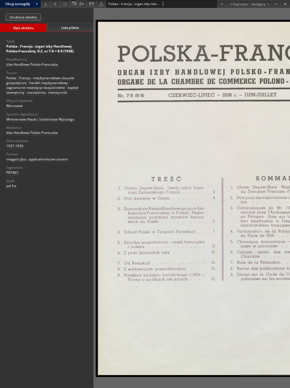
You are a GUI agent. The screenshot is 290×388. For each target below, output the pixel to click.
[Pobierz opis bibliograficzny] (81, 4)
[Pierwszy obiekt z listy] (222, 4)
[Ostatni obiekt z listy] (276, 4)
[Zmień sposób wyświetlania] (73, 4)
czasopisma (36, 92)
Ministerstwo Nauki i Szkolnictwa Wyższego (40, 119)
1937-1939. (15, 145)
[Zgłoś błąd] (101, 4)
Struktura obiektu (23, 17)
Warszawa (14, 105)
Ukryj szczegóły (17, 3)
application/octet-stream (48, 159)
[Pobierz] (45, 4)
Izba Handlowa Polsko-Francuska (32, 132)
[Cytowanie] (91, 4)
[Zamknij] (285, 4)
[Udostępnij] (55, 4)
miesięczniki (57, 92)
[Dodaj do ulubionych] (65, 4)
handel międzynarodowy (48, 82)
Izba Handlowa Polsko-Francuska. (32, 64)
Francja (25, 78)
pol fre (11, 185)
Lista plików (70, 27)
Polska (11, 78)
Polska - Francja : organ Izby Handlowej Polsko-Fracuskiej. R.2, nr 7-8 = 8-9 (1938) (40, 48)
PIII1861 (12, 172)
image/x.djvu (16, 159)
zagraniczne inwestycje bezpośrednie (35, 87)
